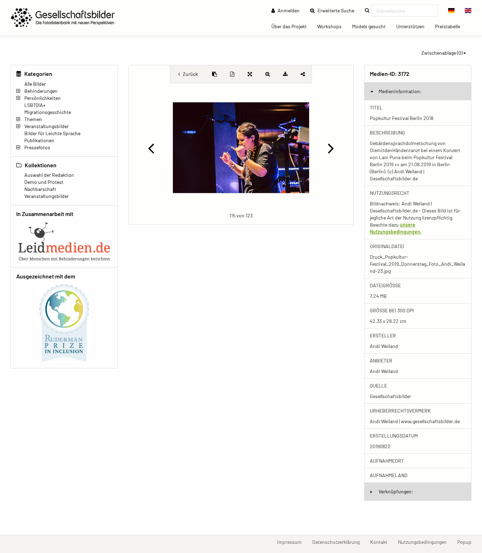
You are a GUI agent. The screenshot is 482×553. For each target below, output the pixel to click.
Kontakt (381, 542)
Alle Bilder (35, 84)
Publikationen (39, 140)
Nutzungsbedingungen (425, 542)
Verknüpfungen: (396, 491)
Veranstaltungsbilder (46, 126)
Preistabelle (450, 26)
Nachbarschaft (40, 189)
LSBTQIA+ (35, 105)
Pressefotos (37, 147)
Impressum (292, 542)
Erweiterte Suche (338, 10)
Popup (467, 542)
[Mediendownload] (285, 74)
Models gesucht (371, 26)
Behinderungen (41, 91)
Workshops (332, 26)
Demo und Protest (44, 182)
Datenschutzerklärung (338, 542)
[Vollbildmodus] (250, 74)
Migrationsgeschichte (47, 112)
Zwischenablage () (442, 53)
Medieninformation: (400, 91)
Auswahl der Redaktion (49, 175)
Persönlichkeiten (42, 98)
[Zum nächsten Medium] (331, 147)
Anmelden (288, 10)
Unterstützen (413, 26)
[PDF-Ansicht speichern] (232, 74)
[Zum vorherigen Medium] (151, 147)
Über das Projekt (291, 26)
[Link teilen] (303, 74)
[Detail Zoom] (267, 74)
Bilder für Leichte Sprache (52, 133)
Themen (33, 119)
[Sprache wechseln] (451, 10)
